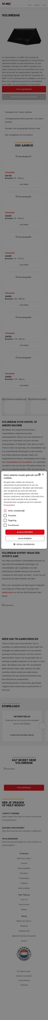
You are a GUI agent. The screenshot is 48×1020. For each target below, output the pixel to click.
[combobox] (39, 474)
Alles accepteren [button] (25, 532)
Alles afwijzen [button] (25, 538)
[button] (24, 544)
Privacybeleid (9, 505)
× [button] (43, 474)
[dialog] (24, 510)
